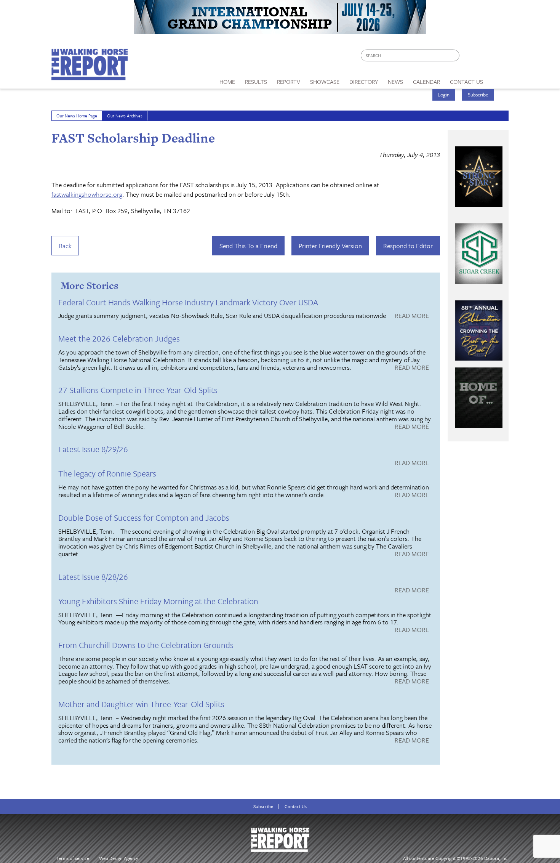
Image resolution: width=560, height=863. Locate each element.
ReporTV (288, 81)
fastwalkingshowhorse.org (86, 194)
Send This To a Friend (248, 245)
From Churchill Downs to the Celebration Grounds (146, 645)
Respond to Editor (408, 245)
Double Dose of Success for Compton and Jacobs (143, 517)
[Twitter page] (483, 57)
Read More (412, 316)
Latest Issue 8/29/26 (93, 449)
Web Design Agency (118, 858)
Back (65, 245)
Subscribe (478, 94)
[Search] (454, 55)
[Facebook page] (469, 57)
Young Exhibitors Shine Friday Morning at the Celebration (158, 601)
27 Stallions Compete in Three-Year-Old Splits (138, 390)
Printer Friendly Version (330, 245)
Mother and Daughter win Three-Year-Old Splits (141, 704)
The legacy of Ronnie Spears (107, 473)
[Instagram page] (498, 57)
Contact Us (296, 806)
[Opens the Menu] (498, 79)
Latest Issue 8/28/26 (93, 576)
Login (444, 94)
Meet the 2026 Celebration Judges (119, 338)
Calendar (426, 81)
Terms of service (72, 858)
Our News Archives (124, 115)
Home (227, 81)
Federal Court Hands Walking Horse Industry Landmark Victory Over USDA (188, 302)
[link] (227, 80)
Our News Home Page (76, 115)
